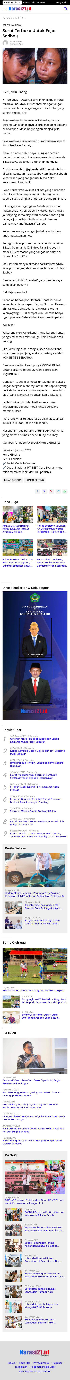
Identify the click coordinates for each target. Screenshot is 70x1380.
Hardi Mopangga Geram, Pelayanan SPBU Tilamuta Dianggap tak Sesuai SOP (31, 1094)
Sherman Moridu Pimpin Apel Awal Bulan (33, 811)
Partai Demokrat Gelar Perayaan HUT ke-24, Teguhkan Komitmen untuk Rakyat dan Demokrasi (38, 835)
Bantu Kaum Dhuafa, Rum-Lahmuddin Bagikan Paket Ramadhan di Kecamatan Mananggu (40, 1321)
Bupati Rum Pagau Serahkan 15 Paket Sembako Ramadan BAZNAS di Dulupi (44, 1275)
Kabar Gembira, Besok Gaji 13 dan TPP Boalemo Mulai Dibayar (37, 752)
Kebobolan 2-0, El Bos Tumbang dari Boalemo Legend (33, 990)
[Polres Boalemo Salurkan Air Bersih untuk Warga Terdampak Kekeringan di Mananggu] (52, 514)
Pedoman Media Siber (43, 1366)
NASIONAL (17, 25)
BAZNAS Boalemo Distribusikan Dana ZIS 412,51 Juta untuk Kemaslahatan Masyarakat (34, 1202)
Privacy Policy (41, 1362)
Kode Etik (24, 1362)
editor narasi (16, 41)
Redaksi (57, 1362)
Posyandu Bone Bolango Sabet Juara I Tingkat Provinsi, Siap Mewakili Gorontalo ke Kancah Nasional (42, 922)
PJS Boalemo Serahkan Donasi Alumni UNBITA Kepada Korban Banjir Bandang (33, 1130)
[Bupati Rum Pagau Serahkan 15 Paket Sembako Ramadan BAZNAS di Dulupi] (13, 1276)
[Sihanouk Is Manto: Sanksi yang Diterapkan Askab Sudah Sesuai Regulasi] (11, 1017)
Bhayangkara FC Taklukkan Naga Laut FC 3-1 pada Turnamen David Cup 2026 (44, 1001)
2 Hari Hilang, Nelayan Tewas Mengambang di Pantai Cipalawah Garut (32, 1142)
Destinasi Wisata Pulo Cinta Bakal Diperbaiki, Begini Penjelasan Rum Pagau (31, 1082)
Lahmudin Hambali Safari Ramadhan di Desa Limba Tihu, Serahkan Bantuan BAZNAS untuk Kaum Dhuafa (44, 1260)
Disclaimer (21, 1366)
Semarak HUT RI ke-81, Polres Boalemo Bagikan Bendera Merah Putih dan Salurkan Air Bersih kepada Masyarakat (51, 562)
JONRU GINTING (35, 480)
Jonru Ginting (50, 442)
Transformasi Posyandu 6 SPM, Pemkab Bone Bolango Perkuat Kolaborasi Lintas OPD (42, 907)
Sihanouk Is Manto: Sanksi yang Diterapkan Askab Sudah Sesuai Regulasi (40, 1016)
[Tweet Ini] (44, 491)
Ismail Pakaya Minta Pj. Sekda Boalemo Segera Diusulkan (37, 764)
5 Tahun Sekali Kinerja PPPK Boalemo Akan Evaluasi (34, 788)
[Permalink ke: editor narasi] (5, 42)
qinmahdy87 (49, 161)
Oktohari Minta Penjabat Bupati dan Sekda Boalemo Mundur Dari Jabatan (34, 740)
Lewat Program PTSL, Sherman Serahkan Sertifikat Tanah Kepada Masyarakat (33, 776)
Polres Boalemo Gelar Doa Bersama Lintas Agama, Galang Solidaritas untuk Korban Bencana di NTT (18, 562)
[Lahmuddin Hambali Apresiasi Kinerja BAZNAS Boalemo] (13, 1306)
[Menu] (5, 9)
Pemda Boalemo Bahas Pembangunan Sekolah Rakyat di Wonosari (37, 823)
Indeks (11, 1362)
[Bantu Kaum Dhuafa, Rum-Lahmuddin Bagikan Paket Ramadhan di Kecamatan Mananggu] (13, 1322)
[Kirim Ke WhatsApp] (64, 491)
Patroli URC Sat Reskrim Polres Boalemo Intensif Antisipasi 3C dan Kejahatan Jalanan (16, 529)
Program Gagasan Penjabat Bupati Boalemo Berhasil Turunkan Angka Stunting (35, 801)
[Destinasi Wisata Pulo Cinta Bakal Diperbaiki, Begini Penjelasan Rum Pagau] (35, 1056)
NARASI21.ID (11, 100)
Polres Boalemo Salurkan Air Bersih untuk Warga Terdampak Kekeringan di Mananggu (52, 529)
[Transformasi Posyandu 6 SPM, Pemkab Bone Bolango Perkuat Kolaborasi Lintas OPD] (13, 907)
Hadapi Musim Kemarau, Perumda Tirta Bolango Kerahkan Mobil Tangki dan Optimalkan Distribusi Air (35, 895)
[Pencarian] (65, 9)
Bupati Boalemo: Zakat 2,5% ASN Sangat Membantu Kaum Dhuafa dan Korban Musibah (43, 1229)
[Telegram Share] (58, 491)
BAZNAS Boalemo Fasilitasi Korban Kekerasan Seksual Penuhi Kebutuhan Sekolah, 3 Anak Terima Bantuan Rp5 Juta (44, 1214)
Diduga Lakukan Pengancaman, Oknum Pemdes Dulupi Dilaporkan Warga (34, 1118)
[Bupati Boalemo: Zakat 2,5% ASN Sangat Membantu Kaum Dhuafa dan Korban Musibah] (13, 1230)
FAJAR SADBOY (12, 480)
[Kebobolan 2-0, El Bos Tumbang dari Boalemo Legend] (35, 966)
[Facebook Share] (37, 491)
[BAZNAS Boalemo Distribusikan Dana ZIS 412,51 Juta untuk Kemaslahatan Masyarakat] (35, 1177)
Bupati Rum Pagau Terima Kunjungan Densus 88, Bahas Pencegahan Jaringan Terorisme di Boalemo (44, 1244)
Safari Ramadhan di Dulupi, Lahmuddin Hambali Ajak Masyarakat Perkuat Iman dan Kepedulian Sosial (42, 1290)
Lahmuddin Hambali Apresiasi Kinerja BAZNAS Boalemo (41, 1306)
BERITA (6, 25)
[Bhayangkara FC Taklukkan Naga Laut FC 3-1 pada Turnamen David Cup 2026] (11, 1001)
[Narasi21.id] (20, 9)
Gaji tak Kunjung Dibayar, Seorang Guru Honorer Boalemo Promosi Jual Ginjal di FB (30, 1106)
